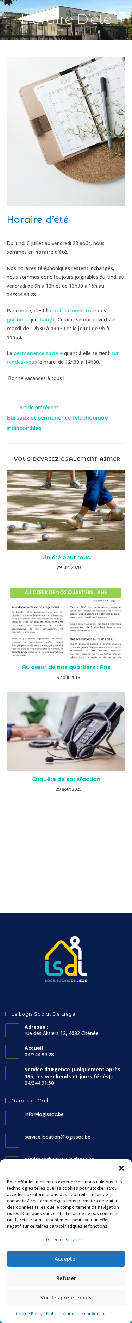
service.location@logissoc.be (57, 1136)
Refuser (66, 1277)
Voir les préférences (66, 1297)
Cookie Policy (29, 1314)
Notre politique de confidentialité (79, 1314)
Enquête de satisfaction (66, 779)
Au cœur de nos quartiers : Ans (66, 667)
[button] (121, 1168)
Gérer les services (64, 1240)
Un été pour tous (66, 557)
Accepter (66, 1258)
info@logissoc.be (44, 1114)
